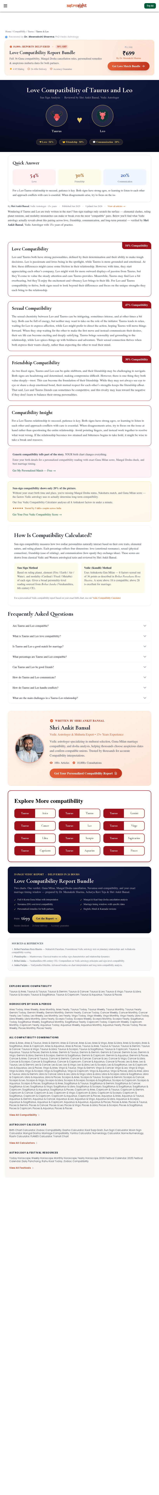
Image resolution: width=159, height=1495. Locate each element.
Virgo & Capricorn (78, 1071)
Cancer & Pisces (115, 1061)
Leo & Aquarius (18, 1067)
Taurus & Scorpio (19, 994)
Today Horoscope (19, 1158)
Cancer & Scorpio (19, 1061)
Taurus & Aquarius (91, 994)
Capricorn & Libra (86, 1092)
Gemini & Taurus (69, 1052)
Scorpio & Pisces (31, 1083)
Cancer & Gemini (59, 1058)
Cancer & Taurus (38, 1058)
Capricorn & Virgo (64, 1092)
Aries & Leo (85, 1043)
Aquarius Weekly (70, 1025)
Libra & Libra (93, 1074)
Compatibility (19, 31)
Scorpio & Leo (17, 1080)
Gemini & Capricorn (93, 1055)
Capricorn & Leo (43, 1092)
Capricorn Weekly (118, 1022)
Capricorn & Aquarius (64, 1095)
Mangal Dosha (32, 1133)
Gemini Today (17, 1012)
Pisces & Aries (120, 1102)
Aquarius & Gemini (20, 1099)
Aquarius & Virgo (85, 1099)
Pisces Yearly (44, 1028)
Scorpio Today (64, 1018)
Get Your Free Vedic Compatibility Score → (37, 514)
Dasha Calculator (73, 1130)
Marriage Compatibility (55, 1133)
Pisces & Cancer (38, 1105)
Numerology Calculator (106, 1133)
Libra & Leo (63, 1074)
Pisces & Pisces (63, 1108)
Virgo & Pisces (119, 1071)
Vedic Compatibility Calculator (106, 597)
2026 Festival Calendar (112, 1158)
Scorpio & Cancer (133, 1077)
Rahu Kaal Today (52, 1161)
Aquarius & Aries (111, 1095)
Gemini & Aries (49, 1052)
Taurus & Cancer (78, 991)
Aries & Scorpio (132, 1043)
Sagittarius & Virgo (41, 1086)
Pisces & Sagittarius (131, 1105)
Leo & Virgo (69, 1064)
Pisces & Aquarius (43, 1108)
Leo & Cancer (43, 1064)
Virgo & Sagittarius (55, 1071)
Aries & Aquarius (54, 1046)
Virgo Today (79, 1015)
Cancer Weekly (109, 1012)
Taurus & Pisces (112, 994)
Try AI (150, 5)
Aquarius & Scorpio (127, 1099)
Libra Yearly (47, 1018)
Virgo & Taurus (67, 1067)
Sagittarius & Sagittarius (117, 1086)
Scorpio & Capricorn (124, 1080)
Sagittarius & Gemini (102, 1083)
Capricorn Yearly (29, 1025)
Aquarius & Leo (65, 1099)
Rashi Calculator (19, 1136)
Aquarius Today (50, 1025)
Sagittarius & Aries (52, 1083)
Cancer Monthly (128, 1012)
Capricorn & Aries (85, 1089)
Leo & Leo (57, 1064)
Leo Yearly (65, 1015)
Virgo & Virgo (136, 1067)
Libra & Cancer (47, 1074)
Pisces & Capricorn (20, 1108)
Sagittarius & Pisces (62, 1089)
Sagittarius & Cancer (127, 1083)
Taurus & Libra (132, 991)
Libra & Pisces (53, 1077)
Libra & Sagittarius (131, 1074)
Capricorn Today (97, 1022)
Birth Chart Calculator (22, 1130)
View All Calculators (22, 1143)
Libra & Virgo (78, 1074)
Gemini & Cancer (110, 1052)
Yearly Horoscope (88, 1158)
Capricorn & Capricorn (36, 1095)
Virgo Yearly (127, 1015)
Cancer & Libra (136, 1058)
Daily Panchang (31, 1161)
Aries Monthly (47, 1009)
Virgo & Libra (16, 1071)
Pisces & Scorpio (108, 1105)
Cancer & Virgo (118, 1058)
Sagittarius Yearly (75, 1022)
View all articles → (116, 206)
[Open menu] (5, 6)
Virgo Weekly (94, 1015)
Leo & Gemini (26, 1064)
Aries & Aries (16, 1043)
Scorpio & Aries (71, 1077)
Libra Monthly (32, 1018)
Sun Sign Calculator (116, 1130)
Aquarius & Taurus (133, 1095)
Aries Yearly (62, 1009)
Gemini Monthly (54, 1012)
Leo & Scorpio (98, 1064)
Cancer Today (90, 1012)
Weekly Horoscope (42, 1158)
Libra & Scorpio (110, 1074)
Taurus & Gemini (57, 991)
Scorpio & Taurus (90, 1077)
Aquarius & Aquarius (76, 1102)
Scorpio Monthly (102, 1018)
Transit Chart (61, 1136)
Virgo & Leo (121, 1067)
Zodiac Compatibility (48, 1130)
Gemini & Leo (129, 1052)
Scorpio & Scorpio (74, 1080)
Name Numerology (132, 1133)
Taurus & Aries (17, 991)
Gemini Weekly (35, 1012)
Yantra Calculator (80, 1133)
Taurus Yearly (133, 1009)
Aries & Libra (115, 1043)
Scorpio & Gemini (112, 1077)
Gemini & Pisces (138, 1055)
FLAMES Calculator (41, 1136)
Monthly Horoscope (65, 1158)
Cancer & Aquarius (93, 1061)
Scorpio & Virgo (35, 1080)
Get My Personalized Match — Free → (34, 470)
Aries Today (16, 1009)
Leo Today (23, 1015)
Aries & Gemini (50, 1043)
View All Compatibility (23, 1115)
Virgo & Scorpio (34, 1071)
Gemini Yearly (73, 1012)
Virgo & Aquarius (100, 1071)
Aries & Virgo (99, 1043)
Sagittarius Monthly (52, 1022)
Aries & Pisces (73, 1046)
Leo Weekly (37, 1015)
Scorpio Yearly (121, 1018)
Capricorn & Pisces (89, 1095)
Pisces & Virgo (72, 1105)
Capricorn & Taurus (107, 1089)
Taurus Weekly (96, 1009)
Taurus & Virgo (114, 991)
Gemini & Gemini (89, 1052)
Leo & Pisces (35, 1067)
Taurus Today (78, 1009)
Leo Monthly (51, 1015)
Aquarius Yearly (112, 1025)
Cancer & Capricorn (69, 1061)
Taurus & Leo (97, 991)
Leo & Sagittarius (117, 1064)
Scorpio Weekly (83, 1018)
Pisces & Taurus (138, 1102)
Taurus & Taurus (37, 991)
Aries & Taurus (32, 1043)
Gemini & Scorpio (45, 1055)
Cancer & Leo (100, 1058)
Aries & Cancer (69, 1043)
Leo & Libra (83, 1064)
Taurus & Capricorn (67, 994)
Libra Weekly (16, 1018)
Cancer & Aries (18, 1058)
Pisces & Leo (56, 1105)
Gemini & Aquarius (117, 1055)
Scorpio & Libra (54, 1080)
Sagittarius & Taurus (76, 1083)
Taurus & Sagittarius (43, 994)
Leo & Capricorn (137, 1064)
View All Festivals (20, 1167)
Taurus (31, 31)
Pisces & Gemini (18, 1105)
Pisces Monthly (27, 1028)
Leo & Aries (132, 1061)
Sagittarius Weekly (29, 1022)
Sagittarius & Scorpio (88, 1086)
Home (8, 31)
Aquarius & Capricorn (50, 1102)
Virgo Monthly (111, 1015)
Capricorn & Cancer (21, 1092)
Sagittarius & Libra (64, 1086)
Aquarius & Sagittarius (22, 1102)
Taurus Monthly (115, 1009)
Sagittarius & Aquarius (35, 1089)
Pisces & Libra (90, 1105)
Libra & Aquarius (34, 1077)
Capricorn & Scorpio (110, 1092)
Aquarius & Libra (105, 1099)
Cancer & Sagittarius (43, 1061)
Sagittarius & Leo (19, 1086)
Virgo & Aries (50, 1067)
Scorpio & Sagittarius (98, 1080)
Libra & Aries (135, 1071)
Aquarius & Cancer (44, 1099)
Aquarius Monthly (91, 1025)
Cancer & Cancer (80, 1058)
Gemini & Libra (25, 1055)
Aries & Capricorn (33, 1046)
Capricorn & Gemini (132, 1089)
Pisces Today (130, 1025)
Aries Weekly (31, 1009)
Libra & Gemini (29, 1074)
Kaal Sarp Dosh (94, 1130)
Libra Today (142, 1015)
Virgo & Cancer (105, 1067)
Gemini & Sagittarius (68, 1055)
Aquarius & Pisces (100, 1102)
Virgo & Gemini (86, 1067)
